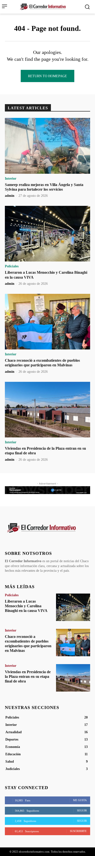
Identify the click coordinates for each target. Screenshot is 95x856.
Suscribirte (78, 831)
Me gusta (80, 800)
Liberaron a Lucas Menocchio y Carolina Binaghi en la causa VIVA (26, 606)
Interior (10, 178)
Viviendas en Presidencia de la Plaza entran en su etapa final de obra (28, 676)
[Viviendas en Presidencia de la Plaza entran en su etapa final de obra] (47, 410)
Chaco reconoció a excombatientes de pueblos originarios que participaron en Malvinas (42, 362)
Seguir (82, 810)
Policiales (12, 266)
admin (9, 196)
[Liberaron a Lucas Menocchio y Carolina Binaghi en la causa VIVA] (47, 234)
